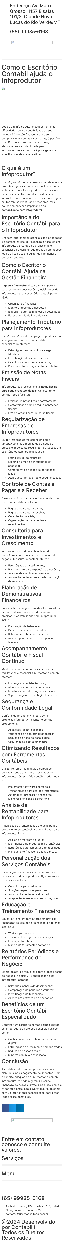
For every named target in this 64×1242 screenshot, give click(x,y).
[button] (32, 59)
